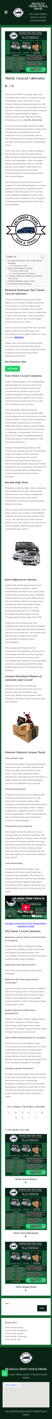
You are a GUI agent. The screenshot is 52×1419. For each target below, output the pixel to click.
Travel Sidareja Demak (26, 1287)
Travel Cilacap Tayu (13, 1339)
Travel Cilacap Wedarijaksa (16, 1330)
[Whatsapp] (5, 1373)
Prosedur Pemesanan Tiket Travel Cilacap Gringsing (25, 262)
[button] (5, 12)
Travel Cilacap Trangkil (14, 1333)
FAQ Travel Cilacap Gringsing (20, 284)
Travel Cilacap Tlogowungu (16, 1336)
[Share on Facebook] (15, 1112)
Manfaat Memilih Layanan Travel (21, 281)
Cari (7, 1303)
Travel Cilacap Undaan (26, 1179)
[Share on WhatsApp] (35, 1117)
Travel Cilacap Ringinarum (25, 1233)
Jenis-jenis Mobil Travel (19, 271)
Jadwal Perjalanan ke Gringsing (23, 273)
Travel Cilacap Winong (14, 1327)
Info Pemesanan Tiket (19, 266)
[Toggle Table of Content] (41, 257)
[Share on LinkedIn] (28, 1112)
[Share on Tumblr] (22, 1117)
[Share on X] (9, 1112)
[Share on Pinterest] (22, 1112)
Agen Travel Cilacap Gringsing (20, 268)
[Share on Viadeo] (29, 1117)
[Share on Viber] (35, 1112)
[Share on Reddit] (16, 1117)
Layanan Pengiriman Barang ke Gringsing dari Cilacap (25, 277)
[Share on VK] (41, 1112)
